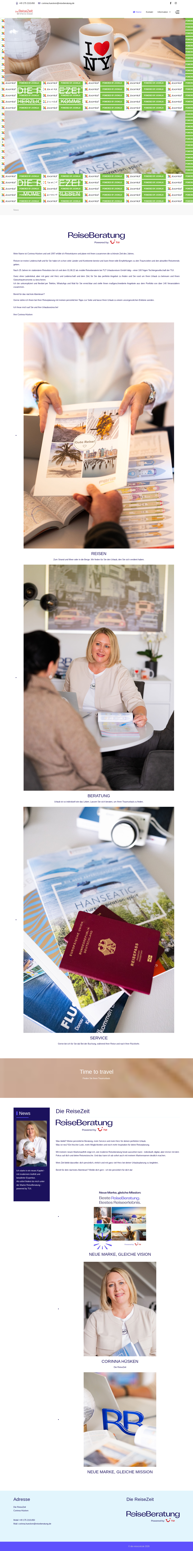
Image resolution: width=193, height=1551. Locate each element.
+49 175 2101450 (27, 3)
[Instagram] (176, 3)
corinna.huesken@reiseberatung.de (58, 3)
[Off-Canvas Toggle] (177, 12)
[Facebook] (170, 3)
